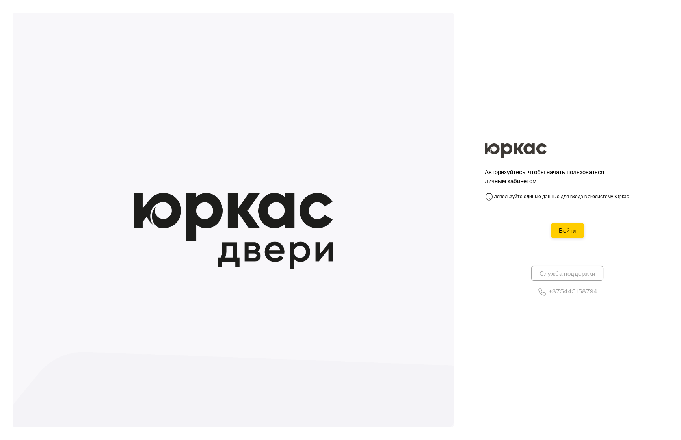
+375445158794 (573, 291)
